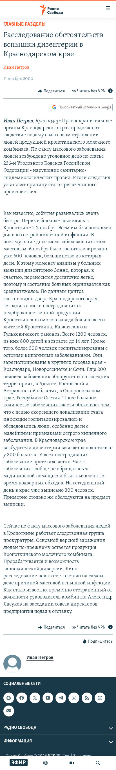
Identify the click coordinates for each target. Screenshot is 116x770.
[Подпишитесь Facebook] (21, 698)
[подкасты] (45, 763)
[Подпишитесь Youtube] (48, 698)
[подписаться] (8, 711)
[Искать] (98, 763)
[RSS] (87, 698)
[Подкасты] (100, 698)
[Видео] (71, 763)
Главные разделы (24, 24)
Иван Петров (16, 67)
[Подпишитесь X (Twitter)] (35, 698)
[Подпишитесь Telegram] (60, 698)
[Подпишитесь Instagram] (73, 698)
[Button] (51, 91)
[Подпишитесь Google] (8, 698)
